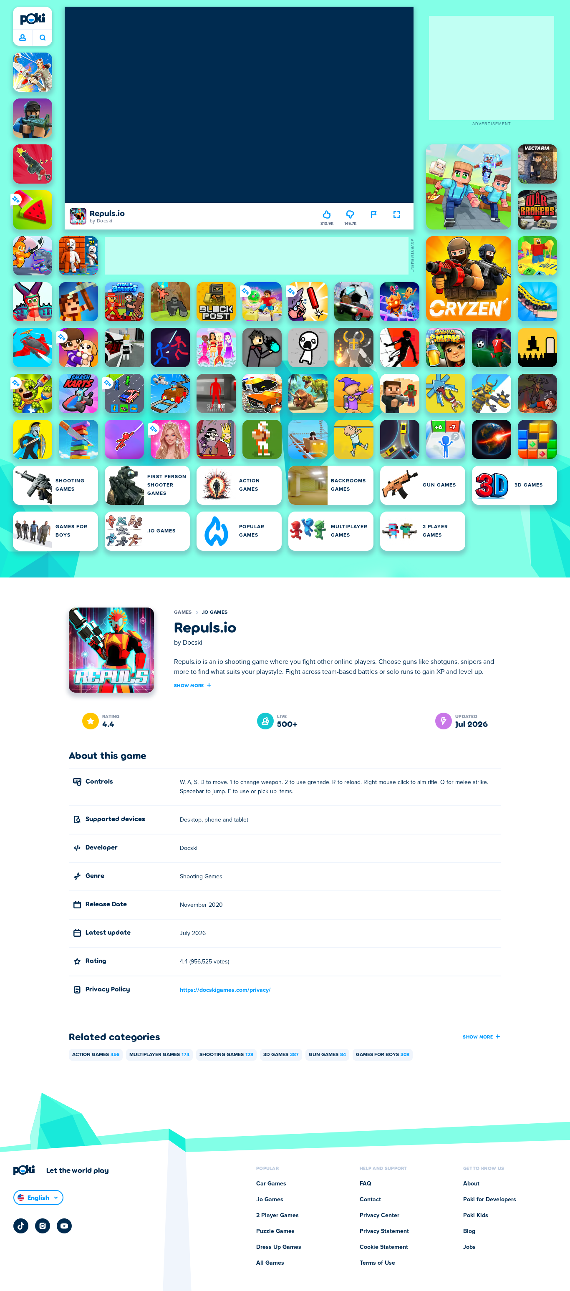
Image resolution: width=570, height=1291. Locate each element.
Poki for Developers (489, 1200)
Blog (469, 1231)
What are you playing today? (42, 38)
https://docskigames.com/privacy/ (225, 990)
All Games (270, 1263)
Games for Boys (382, 1054)
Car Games (271, 1184)
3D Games (281, 1054)
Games (183, 612)
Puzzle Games (275, 1231)
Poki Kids (475, 1215)
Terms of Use (377, 1263)
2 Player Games (277, 1215)
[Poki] (32, 19)
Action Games (95, 1054)
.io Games (215, 612)
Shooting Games (226, 1054)
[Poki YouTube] (64, 1225)
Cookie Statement (384, 1247)
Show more (189, 685)
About (471, 1184)
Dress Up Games (278, 1247)
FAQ (365, 1184)
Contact (370, 1200)
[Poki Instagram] (42, 1225)
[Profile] (22, 38)
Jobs (469, 1247)
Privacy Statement (384, 1231)
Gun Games (327, 1054)
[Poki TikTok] (20, 1225)
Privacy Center (379, 1215)
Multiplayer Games (159, 1054)
